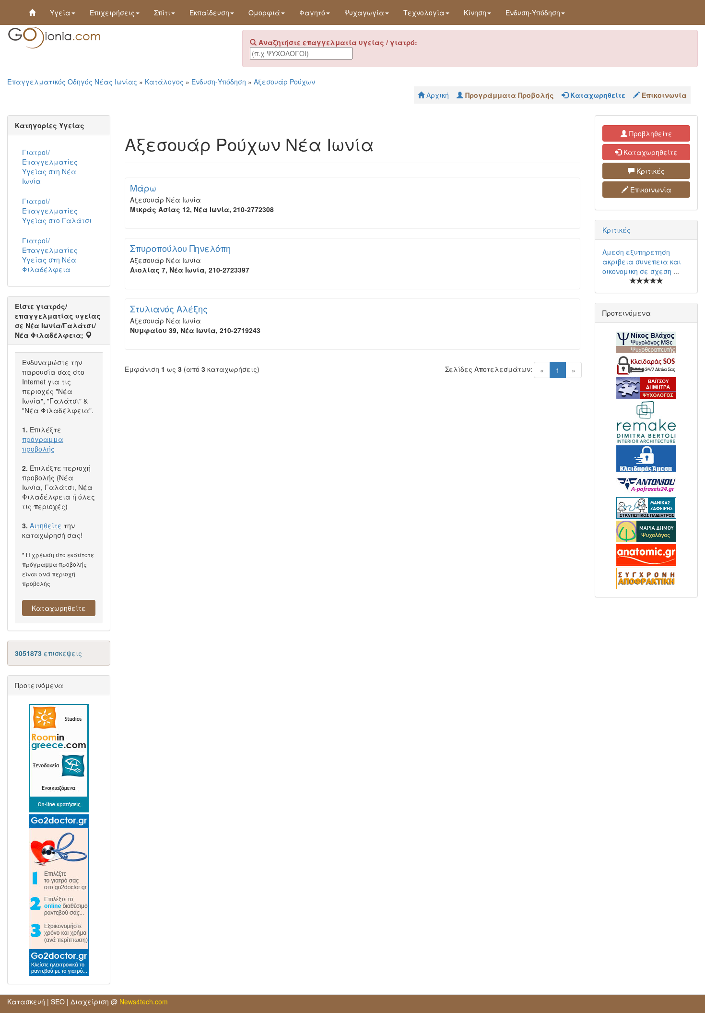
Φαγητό (312, 12)
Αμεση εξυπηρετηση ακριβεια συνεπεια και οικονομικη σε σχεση (641, 261)
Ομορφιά (264, 12)
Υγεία (60, 12)
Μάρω (143, 187)
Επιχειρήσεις (112, 12)
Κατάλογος (164, 81)
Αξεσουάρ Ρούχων (284, 81)
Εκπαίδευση (209, 12)
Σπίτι (162, 12)
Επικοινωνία (649, 189)
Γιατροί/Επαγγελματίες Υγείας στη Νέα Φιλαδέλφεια (50, 255)
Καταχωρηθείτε (59, 608)
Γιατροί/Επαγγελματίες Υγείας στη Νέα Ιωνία (50, 166)
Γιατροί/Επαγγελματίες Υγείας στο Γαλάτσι (57, 210)
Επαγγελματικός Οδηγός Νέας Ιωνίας (72, 81)
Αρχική (436, 95)
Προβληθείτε (649, 133)
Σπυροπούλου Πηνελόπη (180, 248)
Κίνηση (475, 12)
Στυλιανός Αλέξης (169, 308)
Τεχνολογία (424, 12)
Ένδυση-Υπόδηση (532, 12)
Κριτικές (649, 171)
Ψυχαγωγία (364, 12)
